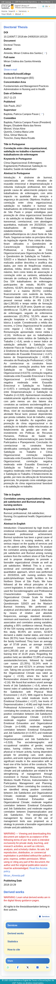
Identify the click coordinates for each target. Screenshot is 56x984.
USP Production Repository (26, 2)
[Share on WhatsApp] (8, 967)
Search (12, 11)
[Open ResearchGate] (37, 967)
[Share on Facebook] (18, 967)
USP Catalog (6, 2)
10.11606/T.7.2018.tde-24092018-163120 (25, 36)
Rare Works (45, 2)
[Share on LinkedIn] (47, 967)
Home (4, 11)
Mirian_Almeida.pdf (14, 875)
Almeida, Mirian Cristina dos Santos (23, 53)
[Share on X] (27, 967)
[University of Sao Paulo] (5, 7)
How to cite (13, 949)
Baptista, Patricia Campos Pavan (21, 114)
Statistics (12, 941)
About (18, 14)
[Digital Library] (12, 6)
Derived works (15, 933)
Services (23, 11)
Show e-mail (10, 69)
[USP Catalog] (45, 53)
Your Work (6, 14)
